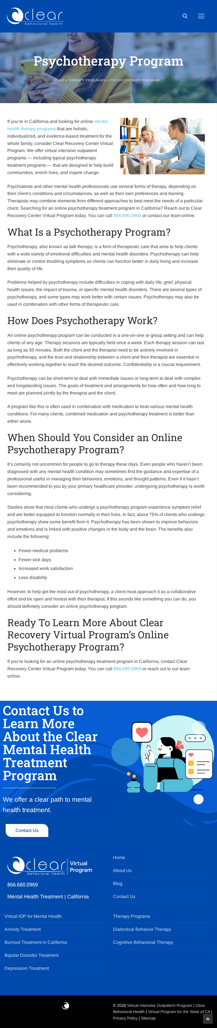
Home (59, 80)
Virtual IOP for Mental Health (33, 916)
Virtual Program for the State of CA (179, 1011)
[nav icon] (201, 16)
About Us (122, 870)
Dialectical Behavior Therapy (142, 929)
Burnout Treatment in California (36, 942)
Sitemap (148, 1018)
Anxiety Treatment (23, 929)
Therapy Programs (87, 80)
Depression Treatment (27, 968)
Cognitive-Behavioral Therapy (143, 942)
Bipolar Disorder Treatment (31, 955)
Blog (117, 883)
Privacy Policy (126, 1018)
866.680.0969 (127, 215)
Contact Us (124, 896)
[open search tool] (185, 16)
